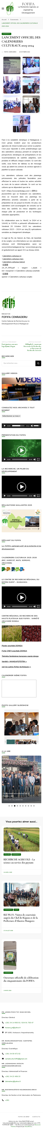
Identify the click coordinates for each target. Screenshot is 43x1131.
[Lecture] (5, 426)
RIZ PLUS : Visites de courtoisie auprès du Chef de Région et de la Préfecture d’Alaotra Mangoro (21, 917)
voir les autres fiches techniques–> (16, 667)
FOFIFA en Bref (23, 1117)
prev (5, 781)
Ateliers (7, 854)
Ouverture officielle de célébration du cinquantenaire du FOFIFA (21, 979)
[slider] (18, 425)
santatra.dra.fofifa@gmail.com (16, 1059)
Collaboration (17, 800)
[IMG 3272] (16, 742)
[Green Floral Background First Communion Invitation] (8, 742)
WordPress (28, 1126)
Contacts (36, 1117)
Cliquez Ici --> (21, 389)
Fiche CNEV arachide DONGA (14, 651)
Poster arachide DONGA (12, 645)
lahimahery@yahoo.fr (13, 1081)
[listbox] (21, 782)
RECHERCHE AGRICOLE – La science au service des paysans (19, 861)
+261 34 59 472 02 (12, 1054)
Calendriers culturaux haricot (14, 262)
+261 (7, 1100)
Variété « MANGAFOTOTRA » (14, 661)
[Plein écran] (38, 459)
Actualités (7, 800)
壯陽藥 (5, 265)
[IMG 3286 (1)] (33, 742)
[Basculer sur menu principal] (3, 8)
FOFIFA (28, 4)
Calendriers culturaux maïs (13, 259)
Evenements (6, 34)
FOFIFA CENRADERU (10, 52)
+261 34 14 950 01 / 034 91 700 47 (19, 1023)
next (37, 781)
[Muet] (32, 426)
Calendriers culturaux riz (12, 256)
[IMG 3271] (25, 742)
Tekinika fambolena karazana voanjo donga (20, 656)
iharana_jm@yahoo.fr (13, 1028)
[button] (21, 450)
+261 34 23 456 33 (12, 1076)
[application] (21, 425)
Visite (16, 909)
